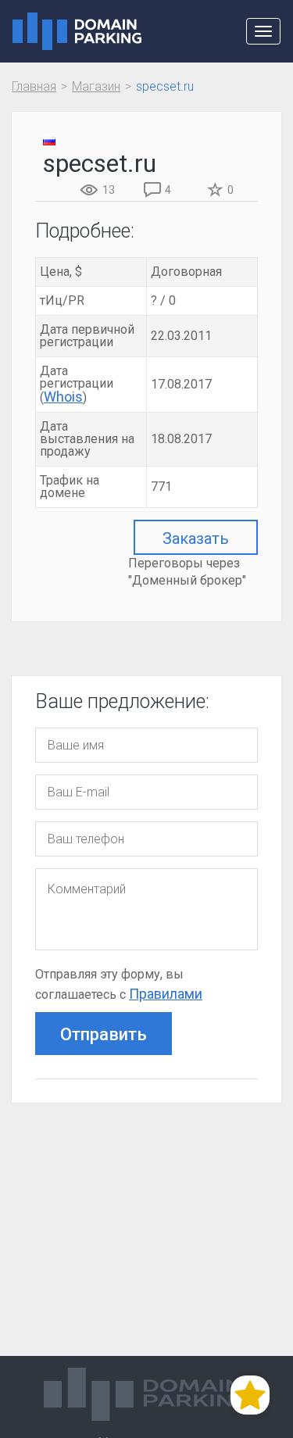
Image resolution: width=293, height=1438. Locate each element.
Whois (63, 396)
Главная (34, 86)
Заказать (196, 538)
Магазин (96, 86)
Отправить (103, 1034)
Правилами (165, 993)
